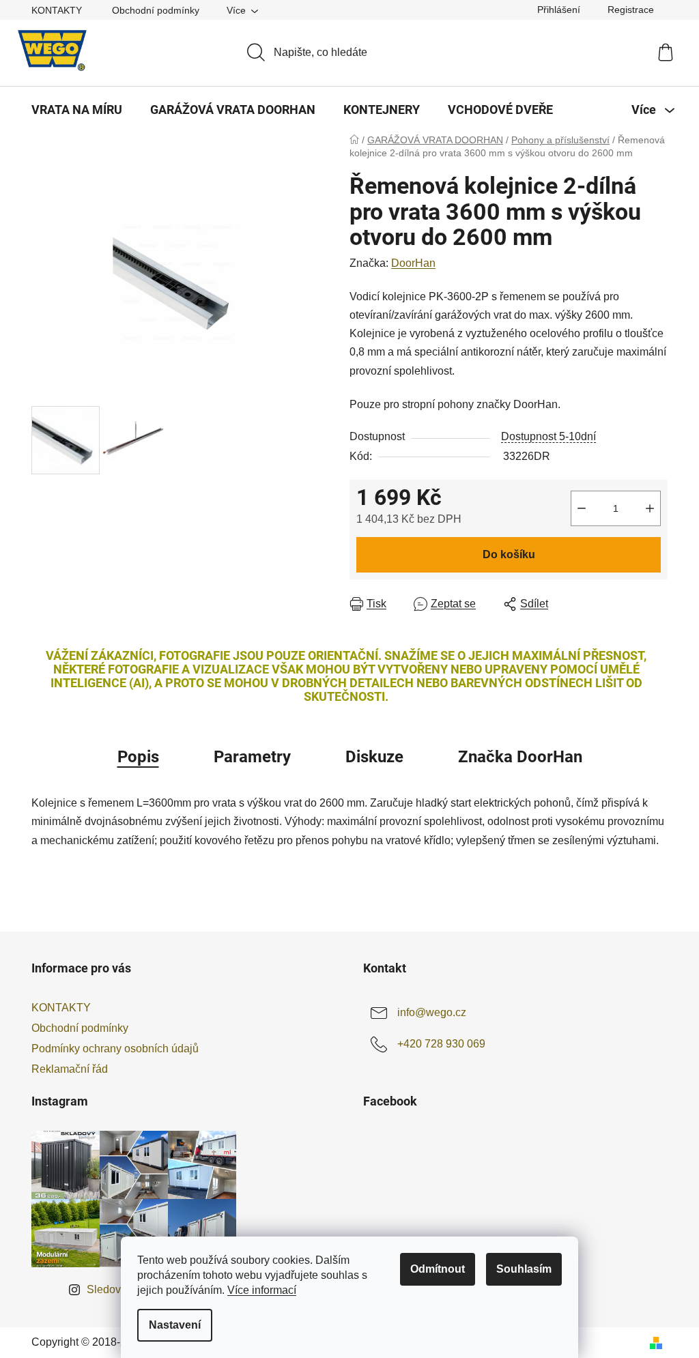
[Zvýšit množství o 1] (650, 508)
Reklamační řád (69, 1069)
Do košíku (509, 554)
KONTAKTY (56, 10)
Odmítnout (437, 1269)
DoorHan (413, 263)
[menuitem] (77, 110)
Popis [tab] (138, 756)
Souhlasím (524, 1269)
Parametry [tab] (252, 756)
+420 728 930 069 (441, 1044)
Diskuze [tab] (374, 756)
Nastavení (175, 1325)
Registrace (631, 9)
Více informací (261, 1290)
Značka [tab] (520, 756)
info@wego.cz (431, 1012)
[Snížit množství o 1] (581, 508)
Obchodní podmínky (155, 10)
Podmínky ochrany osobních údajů (115, 1048)
